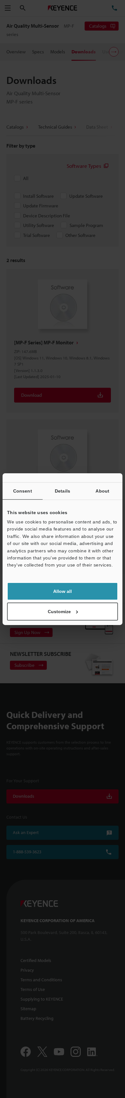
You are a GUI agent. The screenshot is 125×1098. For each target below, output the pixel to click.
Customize (59, 611)
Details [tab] (62, 490)
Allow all (62, 591)
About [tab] (102, 490)
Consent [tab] (22, 490)
